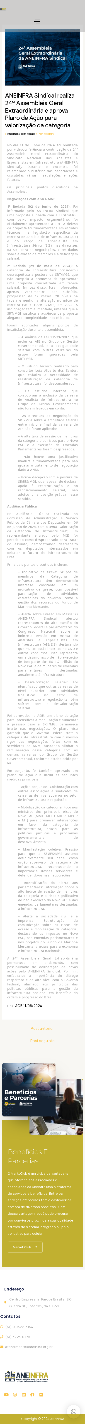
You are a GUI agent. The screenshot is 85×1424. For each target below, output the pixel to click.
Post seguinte (42, 1040)
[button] (37, 22)
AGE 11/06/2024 (28, 1005)
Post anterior (42, 1028)
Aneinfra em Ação (21, 133)
